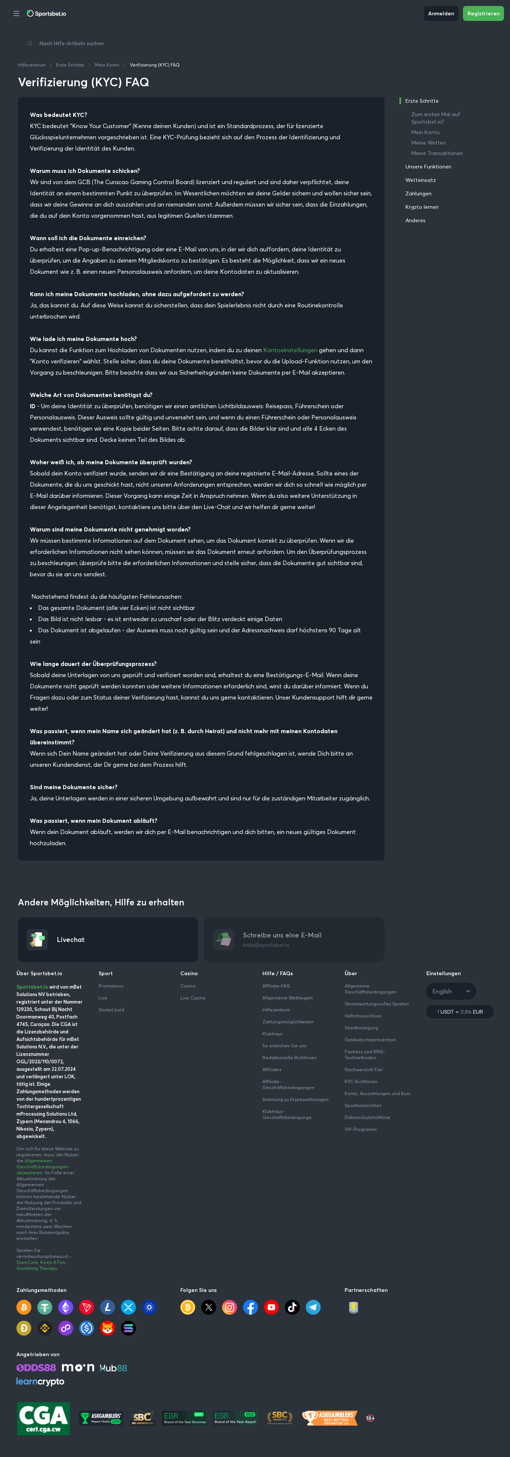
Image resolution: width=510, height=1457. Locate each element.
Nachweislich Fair (364, 1069)
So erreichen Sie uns (284, 1045)
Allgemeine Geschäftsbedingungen (371, 989)
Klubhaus (272, 1033)
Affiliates (272, 1069)
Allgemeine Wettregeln (287, 998)
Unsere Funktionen (428, 166)
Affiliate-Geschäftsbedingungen (288, 1084)
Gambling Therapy (36, 1268)
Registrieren (483, 13)
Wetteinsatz (420, 180)
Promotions (111, 986)
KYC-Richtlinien (361, 1081)
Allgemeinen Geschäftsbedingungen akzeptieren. (42, 1166)
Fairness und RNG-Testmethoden (365, 1054)
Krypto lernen (422, 207)
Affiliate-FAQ (276, 986)
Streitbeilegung (361, 1027)
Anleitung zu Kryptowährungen (295, 1099)
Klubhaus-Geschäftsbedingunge (287, 1114)
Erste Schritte (70, 65)
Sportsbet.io (32, 986)
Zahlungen (418, 193)
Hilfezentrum (32, 65)
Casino (188, 986)
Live (103, 998)
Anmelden (441, 13)
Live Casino (193, 998)
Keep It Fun (52, 1262)
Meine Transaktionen (437, 153)
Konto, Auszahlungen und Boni (378, 1093)
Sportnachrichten (363, 1105)
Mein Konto (107, 65)
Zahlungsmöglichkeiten (288, 1021)
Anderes (415, 220)
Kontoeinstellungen (290, 350)
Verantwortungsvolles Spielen (377, 1004)
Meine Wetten (428, 142)
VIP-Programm (361, 1129)
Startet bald (111, 1010)
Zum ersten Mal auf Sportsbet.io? (435, 118)
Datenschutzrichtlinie (367, 1117)
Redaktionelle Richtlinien (289, 1057)
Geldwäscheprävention (370, 1039)
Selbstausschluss (363, 1016)
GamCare (27, 1262)
